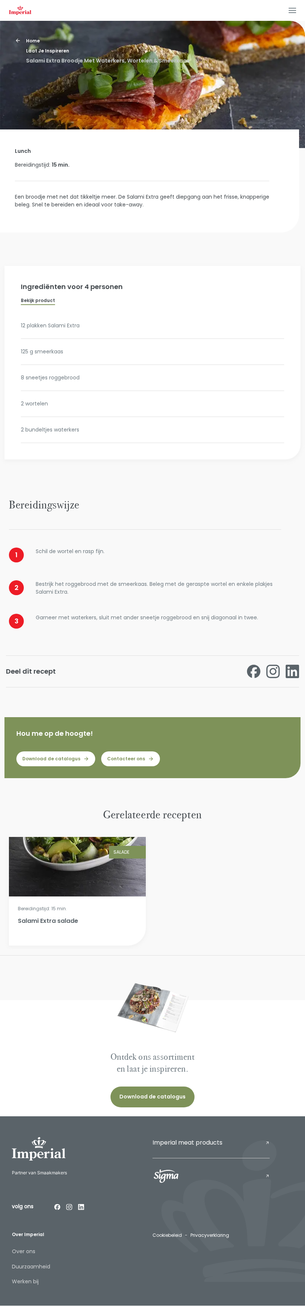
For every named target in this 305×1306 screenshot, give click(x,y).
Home (33, 41)
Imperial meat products (187, 1142)
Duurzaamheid (31, 1266)
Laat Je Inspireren (47, 51)
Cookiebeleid (167, 1235)
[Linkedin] (81, 1207)
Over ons (23, 1251)
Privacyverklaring (209, 1235)
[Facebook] (57, 1207)
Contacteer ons (126, 758)
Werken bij (25, 1281)
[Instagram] (69, 1207)
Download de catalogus (51, 758)
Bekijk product (38, 300)
